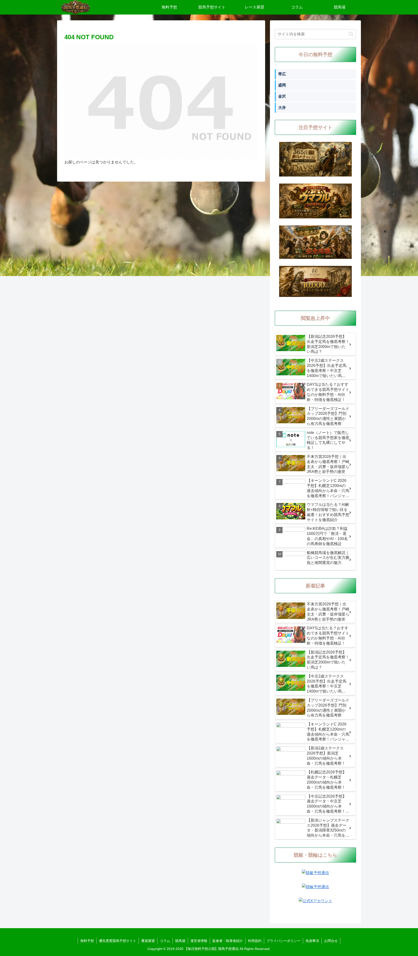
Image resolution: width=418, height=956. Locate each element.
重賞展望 (148, 941)
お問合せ (331, 941)
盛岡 (282, 85)
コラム (165, 941)
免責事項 (312, 941)
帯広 (282, 74)
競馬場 (180, 941)
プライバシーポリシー (283, 941)
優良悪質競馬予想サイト (117, 941)
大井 (282, 108)
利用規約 (254, 941)
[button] (351, 34)
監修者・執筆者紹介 (227, 941)
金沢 (282, 96)
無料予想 (87, 941)
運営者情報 (198, 941)
